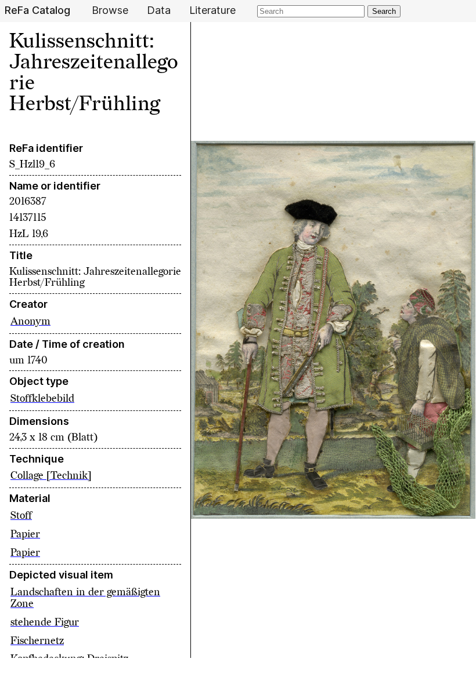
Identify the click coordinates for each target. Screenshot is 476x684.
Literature (212, 10)
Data (159, 10)
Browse (110, 10)
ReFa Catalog (37, 10)
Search (384, 11)
